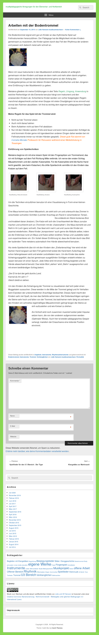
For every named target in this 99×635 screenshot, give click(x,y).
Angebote (38, 354)
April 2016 (12, 514)
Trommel (33, 357)
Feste (53, 565)
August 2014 (13, 544)
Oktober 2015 (14, 522)
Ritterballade (41, 572)
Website (13, 436)
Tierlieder (10, 575)
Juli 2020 (12, 492)
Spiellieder (63, 571)
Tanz (86, 572)
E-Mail (12, 426)
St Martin (81, 572)
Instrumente (46, 354)
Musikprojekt (61, 568)
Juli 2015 (12, 530)
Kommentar (15, 380)
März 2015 (13, 536)
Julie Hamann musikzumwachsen (50, 29)
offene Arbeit (82, 568)
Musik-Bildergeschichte (46, 569)
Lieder (27, 569)
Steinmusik (73, 571)
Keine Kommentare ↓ (73, 29)
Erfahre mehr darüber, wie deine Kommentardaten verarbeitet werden (37, 451)
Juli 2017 (12, 503)
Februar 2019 (14, 498)
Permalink (80, 357)
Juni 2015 (12, 533)
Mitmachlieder (34, 569)
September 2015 (15, 525)
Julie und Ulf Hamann (63, 594)
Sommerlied (53, 572)
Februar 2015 (14, 539)
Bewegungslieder (45, 560)
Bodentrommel (13, 357)
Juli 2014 (12, 547)
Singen (47, 572)
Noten (71, 569)
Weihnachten (56, 575)
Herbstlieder (71, 565)
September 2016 (15, 511)
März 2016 (13, 517)
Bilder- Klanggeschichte (64, 561)
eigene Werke (39, 564)
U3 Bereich (28, 574)
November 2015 (15, 520)
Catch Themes (57, 628)
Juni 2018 (12, 501)
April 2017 (12, 506)
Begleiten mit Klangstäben (17, 561)
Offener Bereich (15, 571)
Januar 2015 (13, 541)
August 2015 (13, 528)
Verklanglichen (42, 357)
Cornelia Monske (19, 139)
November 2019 (15, 495)
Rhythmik (30, 571)
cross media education (21, 565)
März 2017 (13, 509)
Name (12, 415)
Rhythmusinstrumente (60, 354)
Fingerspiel (61, 564)
